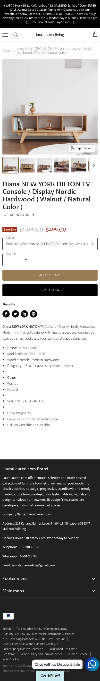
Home (6, 51)
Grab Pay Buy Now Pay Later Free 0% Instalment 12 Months (38, 634)
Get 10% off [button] (50, 676)
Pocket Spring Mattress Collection (22, 649)
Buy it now (50, 290)
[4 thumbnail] (78, 165)
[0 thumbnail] (10, 165)
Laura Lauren (21, 215)
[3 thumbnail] (61, 165)
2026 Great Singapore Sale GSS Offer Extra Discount (33, 639)
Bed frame (8, 654)
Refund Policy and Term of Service (41, 654)
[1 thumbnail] (27, 165)
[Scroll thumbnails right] (93, 165)
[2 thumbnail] (44, 165)
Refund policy (10, 659)
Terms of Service (77, 654)
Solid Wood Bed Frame (63, 649)
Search (6, 629)
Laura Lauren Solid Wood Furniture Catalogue (30, 644)
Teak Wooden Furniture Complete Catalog (41, 629)
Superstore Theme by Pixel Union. (23, 671)
